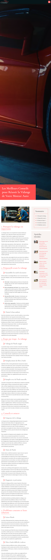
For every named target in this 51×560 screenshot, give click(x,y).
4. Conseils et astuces (41, 222)
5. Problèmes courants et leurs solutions (42, 225)
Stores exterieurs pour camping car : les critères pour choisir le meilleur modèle (43, 283)
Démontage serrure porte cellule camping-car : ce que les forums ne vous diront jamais (43, 245)
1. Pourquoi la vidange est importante (42, 216)
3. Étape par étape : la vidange (42, 220)
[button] (49, 2)
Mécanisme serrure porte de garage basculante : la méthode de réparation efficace (43, 255)
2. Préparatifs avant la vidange (42, 218)
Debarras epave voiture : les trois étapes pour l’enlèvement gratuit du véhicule (43, 265)
